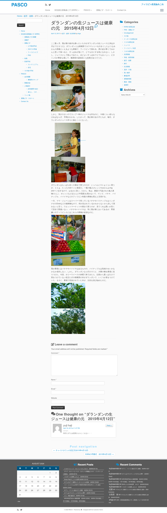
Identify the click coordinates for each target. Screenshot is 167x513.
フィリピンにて (33, 52)
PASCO (19, 4)
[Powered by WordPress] (81, 509)
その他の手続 (28, 70)
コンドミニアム (33, 64)
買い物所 (127, 73)
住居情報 (127, 54)
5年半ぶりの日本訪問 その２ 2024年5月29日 (135, 484)
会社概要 (27, 77)
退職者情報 (127, 79)
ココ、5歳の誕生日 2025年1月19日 (74, 495)
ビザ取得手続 (32, 46)
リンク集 (27, 95)
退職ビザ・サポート (104, 10)
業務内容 (27, 83)
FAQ (29, 55)
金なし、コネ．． (34, 92)
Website (54, 398)
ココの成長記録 (129, 42)
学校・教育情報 (129, 57)
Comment (55, 353)
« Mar (18, 501)
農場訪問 (127, 76)
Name (53, 379)
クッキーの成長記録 (130, 39)
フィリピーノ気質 (130, 48)
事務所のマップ (33, 80)
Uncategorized (128, 33)
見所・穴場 (127, 69)
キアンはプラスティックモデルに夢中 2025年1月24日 (79, 493)
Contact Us (121, 10)
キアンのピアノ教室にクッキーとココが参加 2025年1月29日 (81, 482)
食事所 (126, 85)
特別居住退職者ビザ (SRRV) (66, 10)
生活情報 (73, 33)
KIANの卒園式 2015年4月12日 (99, 454)
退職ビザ (27, 43)
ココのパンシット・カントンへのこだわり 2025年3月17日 (81, 468)
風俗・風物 (127, 82)
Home (47, 10)
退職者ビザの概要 (30, 37)
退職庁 (26, 40)
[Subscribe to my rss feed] (47, 4)
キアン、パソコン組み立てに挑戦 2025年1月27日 (78, 490)
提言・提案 (28, 16)
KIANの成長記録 (129, 27)
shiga (79, 33)
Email (53, 389)
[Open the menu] (162, 10)
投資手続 (27, 61)
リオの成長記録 (129, 51)
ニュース (127, 45)
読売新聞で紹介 (33, 89)
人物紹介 (27, 86)
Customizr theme (98, 510)
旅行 (125, 63)
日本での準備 (32, 49)
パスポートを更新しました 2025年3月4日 (76, 477)
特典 (25, 58)
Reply (109, 425)
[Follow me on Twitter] (50, 4)
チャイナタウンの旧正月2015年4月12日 (70, 450)
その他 (126, 36)
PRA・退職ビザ (129, 30)
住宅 (29, 67)
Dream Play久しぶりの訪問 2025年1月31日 (76, 479)
